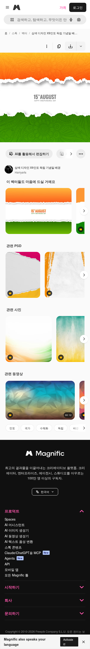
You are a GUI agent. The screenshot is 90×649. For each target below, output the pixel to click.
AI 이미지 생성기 (17, 530)
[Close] (83, 642)
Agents (14, 558)
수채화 (44, 428)
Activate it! (68, 642)
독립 (60, 428)
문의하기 (12, 613)
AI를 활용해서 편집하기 (32, 153)
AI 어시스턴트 (15, 524)
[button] (45, 491)
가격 (63, 7)
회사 (8, 600)
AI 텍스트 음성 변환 (19, 541)
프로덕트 (12, 511)
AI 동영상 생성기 (17, 536)
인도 (12, 428)
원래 (26, 61)
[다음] (71, 153)
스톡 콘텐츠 (13, 547)
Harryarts (20, 172)
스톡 (14, 33)
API (7, 564)
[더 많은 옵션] (46, 46)
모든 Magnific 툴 (16, 575)
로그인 (78, 7)
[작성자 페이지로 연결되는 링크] (9, 169)
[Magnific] (45, 454)
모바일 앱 (11, 569)
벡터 (24, 33)
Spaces (10, 519)
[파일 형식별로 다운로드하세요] (80, 46)
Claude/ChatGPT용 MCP (27, 552)
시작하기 (12, 587)
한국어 (45, 492)
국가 (27, 428)
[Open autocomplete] (10, 19)
